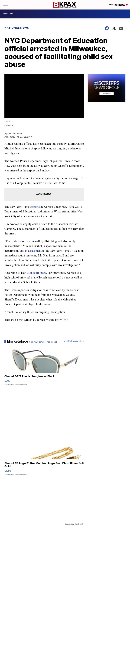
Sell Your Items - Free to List (43, 342)
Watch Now (117, 4)
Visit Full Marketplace (74, 341)
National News (16, 27)
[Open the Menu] (5, 4)
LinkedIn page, (37, 273)
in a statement (33, 251)
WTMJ (63, 320)
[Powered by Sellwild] (79, 524)
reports (35, 206)
